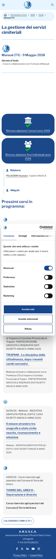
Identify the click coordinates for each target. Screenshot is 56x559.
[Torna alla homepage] (5, 15)
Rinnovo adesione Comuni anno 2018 (28, 130)
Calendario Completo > (18, 521)
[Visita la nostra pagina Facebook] (17, 549)
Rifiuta (28, 329)
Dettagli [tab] (23, 236)
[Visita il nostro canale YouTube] (33, 549)
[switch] (48, 277)
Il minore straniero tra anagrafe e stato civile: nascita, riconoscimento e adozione (23, 430)
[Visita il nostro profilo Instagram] (39, 549)
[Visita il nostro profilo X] (22, 549)
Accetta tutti (28, 309)
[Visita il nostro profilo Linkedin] (27, 549)
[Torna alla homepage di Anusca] (27, 5)
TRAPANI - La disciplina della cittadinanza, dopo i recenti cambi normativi (25, 359)
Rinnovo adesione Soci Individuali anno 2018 (28, 156)
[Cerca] (52, 5)
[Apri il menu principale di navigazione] (3, 5)
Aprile (41, 15)
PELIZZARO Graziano (17, 176)
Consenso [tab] (8, 236)
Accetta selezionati (28, 319)
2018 (32, 15)
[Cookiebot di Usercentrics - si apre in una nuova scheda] (40, 228)
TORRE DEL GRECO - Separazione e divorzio (21, 492)
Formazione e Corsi (19, 15)
